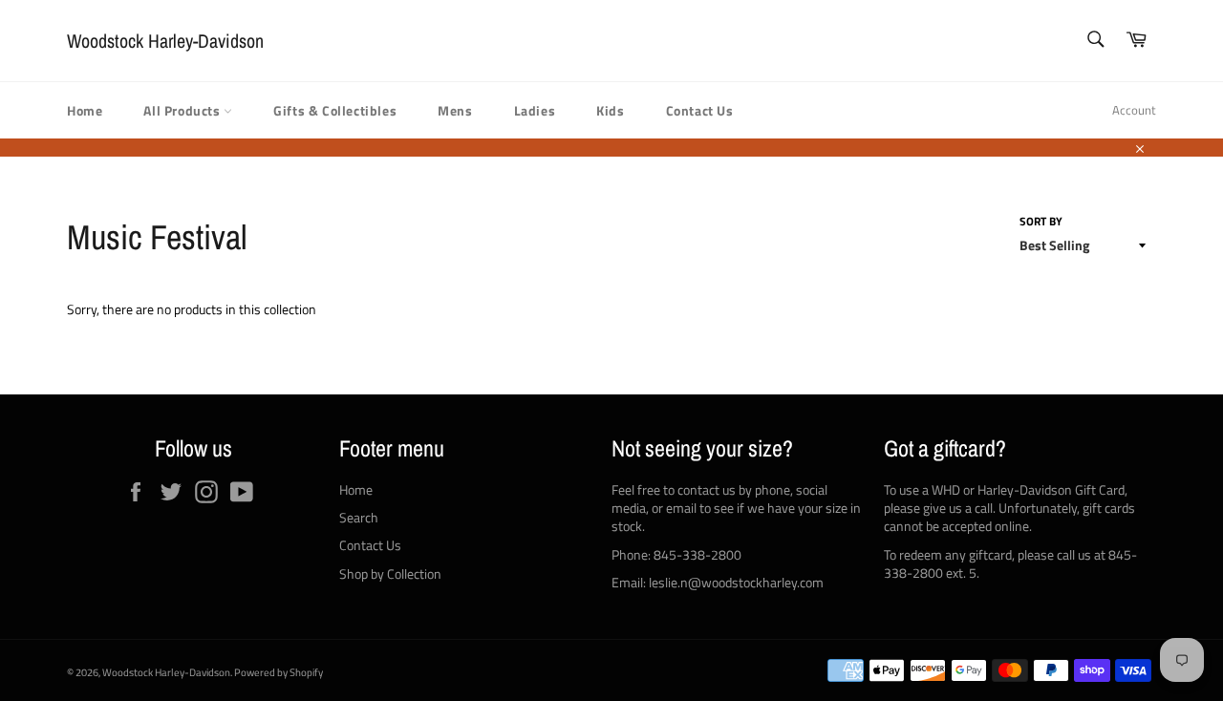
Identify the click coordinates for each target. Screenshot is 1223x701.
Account (1134, 109)
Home (84, 110)
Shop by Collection (390, 573)
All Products (183, 110)
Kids (610, 110)
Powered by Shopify (278, 672)
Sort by (1040, 222)
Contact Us (700, 110)
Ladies (535, 110)
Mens (455, 110)
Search (358, 517)
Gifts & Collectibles (335, 110)
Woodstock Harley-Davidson (165, 40)
